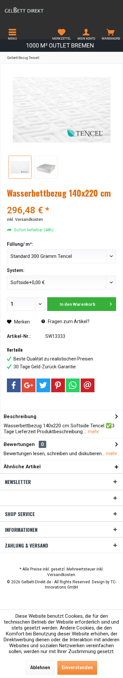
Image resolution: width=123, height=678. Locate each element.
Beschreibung (20, 416)
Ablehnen (40, 667)
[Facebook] (14, 385)
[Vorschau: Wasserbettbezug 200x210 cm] (20, 167)
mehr (93, 432)
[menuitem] (12, 34)
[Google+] (28, 385)
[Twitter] (43, 385)
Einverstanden (77, 667)
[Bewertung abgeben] (61, 201)
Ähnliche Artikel (22, 467)
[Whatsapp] (73, 385)
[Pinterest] (58, 385)
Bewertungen (19, 444)
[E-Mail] (87, 385)
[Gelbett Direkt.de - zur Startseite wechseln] (31, 9)
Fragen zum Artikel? (68, 321)
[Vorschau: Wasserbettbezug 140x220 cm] (45, 167)
